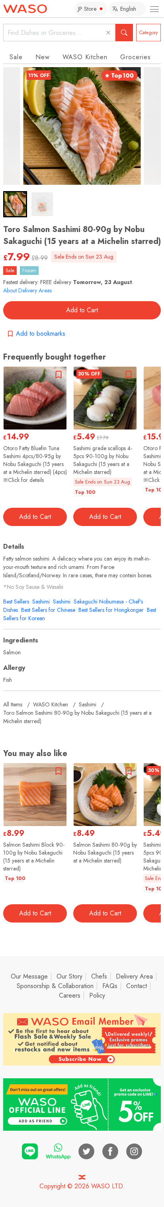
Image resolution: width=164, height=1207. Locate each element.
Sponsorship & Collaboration (55, 985)
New (42, 57)
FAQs (109, 985)
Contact (136, 985)
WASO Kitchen (84, 57)
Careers (69, 995)
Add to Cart (82, 310)
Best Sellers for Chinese (48, 610)
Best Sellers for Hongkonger (111, 610)
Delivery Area (134, 976)
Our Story (69, 976)
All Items (12, 704)
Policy (97, 995)
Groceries (135, 57)
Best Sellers (16, 601)
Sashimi (41, 601)
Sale (16, 57)
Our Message (29, 976)
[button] (15, 204)
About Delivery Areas (27, 290)
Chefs (99, 976)
